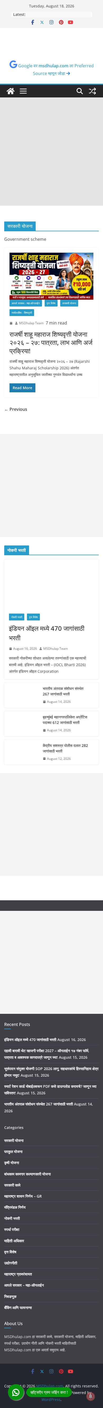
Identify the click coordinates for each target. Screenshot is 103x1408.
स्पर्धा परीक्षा (11, 1229)
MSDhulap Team (31, 323)
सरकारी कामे (12, 1185)
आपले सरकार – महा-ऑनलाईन (24, 1285)
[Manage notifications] (90, 1396)
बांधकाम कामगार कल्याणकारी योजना (27, 1173)
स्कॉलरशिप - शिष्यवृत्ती (22, 312)
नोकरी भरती (16, 617)
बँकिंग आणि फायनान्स (18, 1307)
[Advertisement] (51, 151)
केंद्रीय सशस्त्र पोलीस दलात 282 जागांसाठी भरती (65, 748)
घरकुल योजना (13, 1151)
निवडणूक (10, 1296)
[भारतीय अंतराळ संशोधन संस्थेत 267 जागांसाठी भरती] (21, 695)
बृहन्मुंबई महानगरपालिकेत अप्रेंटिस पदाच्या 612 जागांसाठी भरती (65, 719)
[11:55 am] (11, 323)
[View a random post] (92, 91)
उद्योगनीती (10, 1262)
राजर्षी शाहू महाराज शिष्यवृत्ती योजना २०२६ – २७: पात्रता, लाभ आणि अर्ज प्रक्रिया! (51, 342)
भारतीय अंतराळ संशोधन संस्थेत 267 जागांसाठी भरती (63, 691)
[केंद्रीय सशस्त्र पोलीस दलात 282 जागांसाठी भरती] (21, 752)
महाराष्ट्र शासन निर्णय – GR (23, 1196)
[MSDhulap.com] (10, 91)
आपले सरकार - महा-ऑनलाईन (26, 303)
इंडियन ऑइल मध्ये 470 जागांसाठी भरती (46, 633)
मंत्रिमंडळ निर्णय (15, 1207)
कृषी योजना (11, 1162)
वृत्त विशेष (51, 303)
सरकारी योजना (69, 303)
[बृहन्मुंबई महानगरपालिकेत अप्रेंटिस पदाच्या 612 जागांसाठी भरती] (21, 723)
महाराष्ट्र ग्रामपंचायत (18, 1274)
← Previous (15, 409)
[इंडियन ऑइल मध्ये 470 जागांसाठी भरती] (51, 584)
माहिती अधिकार (14, 1240)
